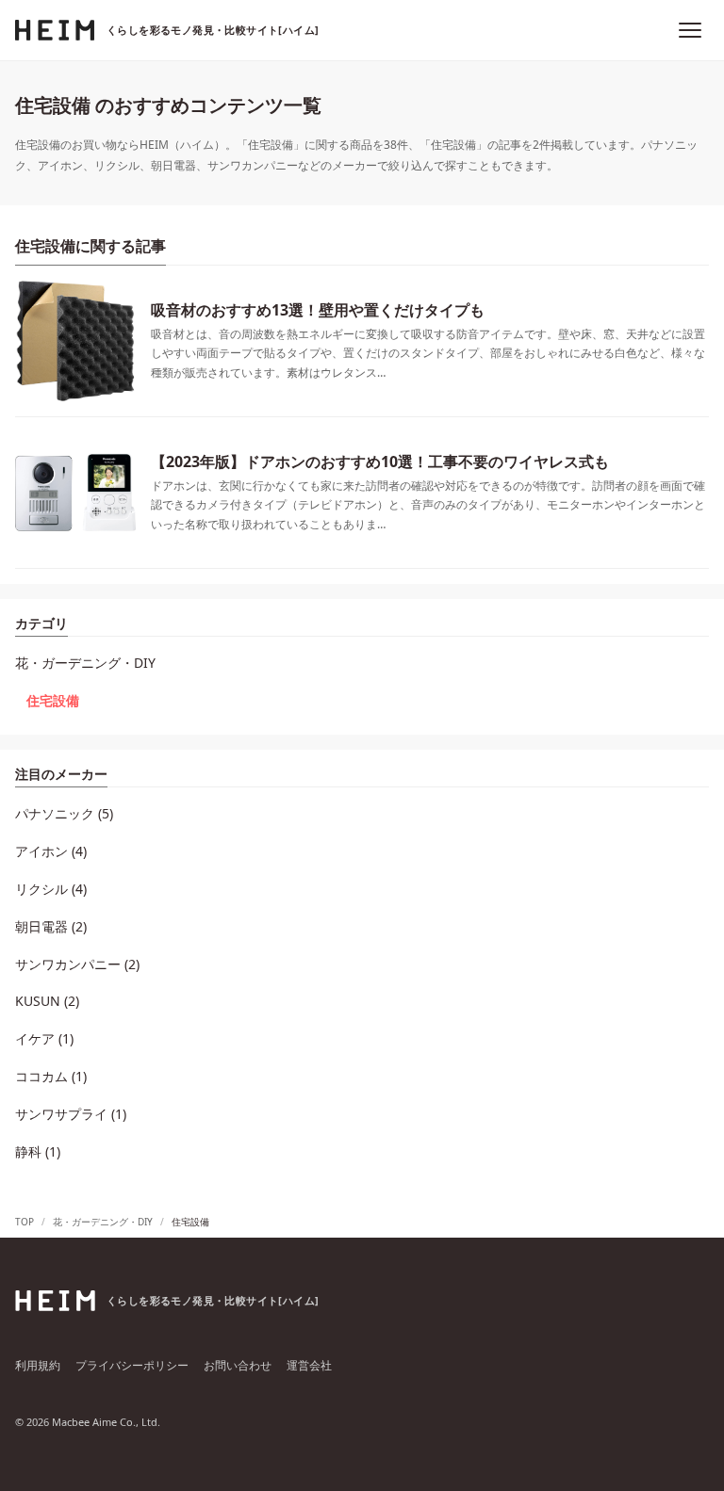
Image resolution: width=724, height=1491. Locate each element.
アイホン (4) (51, 851)
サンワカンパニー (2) (77, 964)
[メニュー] (690, 30)
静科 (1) (37, 1151)
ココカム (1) (51, 1076)
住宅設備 (52, 700)
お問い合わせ (238, 1365)
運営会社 (309, 1365)
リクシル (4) (51, 889)
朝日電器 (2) (51, 926)
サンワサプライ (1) (70, 1114)
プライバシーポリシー (132, 1365)
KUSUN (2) (47, 1001)
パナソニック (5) (64, 813)
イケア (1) (44, 1038)
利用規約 (37, 1365)
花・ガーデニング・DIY (85, 663)
